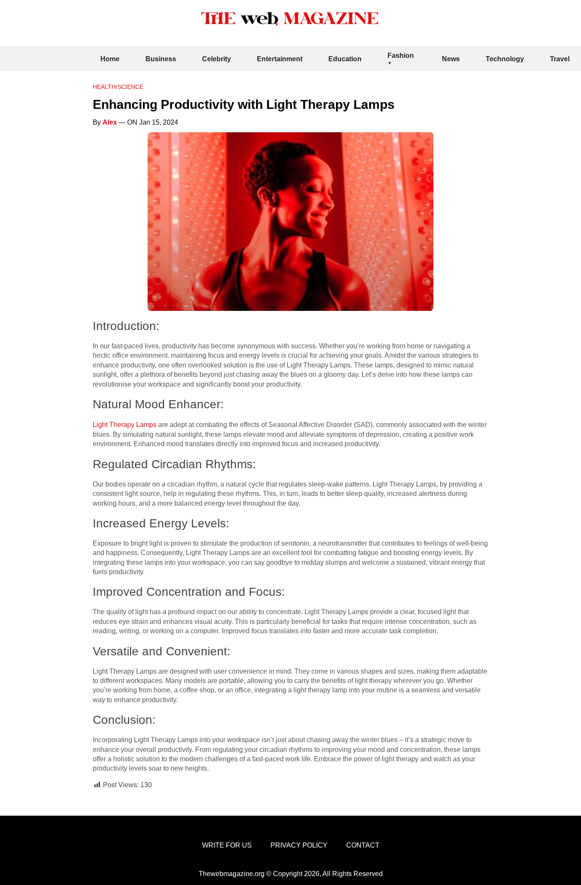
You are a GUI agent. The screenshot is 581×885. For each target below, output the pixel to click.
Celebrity (216, 59)
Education (345, 59)
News (451, 59)
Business (160, 59)
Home (110, 59)
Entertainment (279, 59)
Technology (505, 59)
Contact (362, 845)
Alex (110, 122)
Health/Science (118, 86)
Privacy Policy (299, 845)
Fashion (400, 55)
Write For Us (227, 845)
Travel (560, 59)
